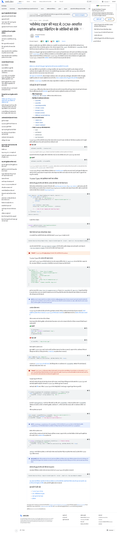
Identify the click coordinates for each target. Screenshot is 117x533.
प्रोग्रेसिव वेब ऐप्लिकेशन (51, 8)
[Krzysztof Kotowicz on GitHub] (38, 37)
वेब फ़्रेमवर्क (45, 91)
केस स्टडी (61, 1)
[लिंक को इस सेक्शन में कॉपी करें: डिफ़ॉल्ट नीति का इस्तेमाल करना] (43, 431)
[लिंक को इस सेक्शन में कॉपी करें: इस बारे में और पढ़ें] (42, 487)
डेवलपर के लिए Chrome (85, 517)
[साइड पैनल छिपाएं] (16, 530)
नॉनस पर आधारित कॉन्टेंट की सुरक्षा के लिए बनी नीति (66, 78)
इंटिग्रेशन (34, 498)
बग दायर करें (65, 517)
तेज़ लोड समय (12, 8)
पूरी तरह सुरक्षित (45, 20)
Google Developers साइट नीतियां (46, 506)
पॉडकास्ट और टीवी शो (84, 524)
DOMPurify (51, 351)
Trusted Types (36, 54)
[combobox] (93, 1)
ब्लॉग (55, 1)
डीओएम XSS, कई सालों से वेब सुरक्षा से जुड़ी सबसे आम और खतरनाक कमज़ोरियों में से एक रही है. (49, 66)
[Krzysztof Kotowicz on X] (36, 37)
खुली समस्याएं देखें (66, 519)
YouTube (100, 519)
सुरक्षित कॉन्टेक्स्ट (47, 253)
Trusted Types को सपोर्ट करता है (42, 363)
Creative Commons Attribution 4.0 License (58, 504)
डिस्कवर (28, 1)
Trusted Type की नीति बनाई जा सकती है (54, 312)
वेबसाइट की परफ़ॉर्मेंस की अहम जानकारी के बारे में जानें (28, 8)
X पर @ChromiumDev (103, 517)
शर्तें (20, 530)
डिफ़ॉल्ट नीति (41, 435)
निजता (23, 530)
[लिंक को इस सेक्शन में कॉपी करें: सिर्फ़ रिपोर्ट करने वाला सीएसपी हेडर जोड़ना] (52, 232)
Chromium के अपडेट (85, 519)
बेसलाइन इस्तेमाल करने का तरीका (45, 1)
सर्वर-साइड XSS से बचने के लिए (36, 76)
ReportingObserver (49, 190)
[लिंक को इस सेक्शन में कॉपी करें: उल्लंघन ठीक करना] (40, 308)
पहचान (42, 8)
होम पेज (31, 20)
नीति (37, 386)
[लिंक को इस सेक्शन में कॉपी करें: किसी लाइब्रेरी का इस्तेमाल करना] (43, 347)
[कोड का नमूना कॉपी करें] (86, 147)
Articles (4, 6)
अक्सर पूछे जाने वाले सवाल (37, 496)
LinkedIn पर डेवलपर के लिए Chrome (105, 521)
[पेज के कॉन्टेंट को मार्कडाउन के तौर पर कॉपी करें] (81, 29)
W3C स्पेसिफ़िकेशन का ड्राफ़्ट (38, 493)
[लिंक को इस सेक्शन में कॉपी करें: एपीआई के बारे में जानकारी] (47, 85)
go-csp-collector (72, 186)
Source (63, 41)
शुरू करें (110, 19)
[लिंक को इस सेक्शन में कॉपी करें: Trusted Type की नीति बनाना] (43, 379)
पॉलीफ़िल (47, 58)
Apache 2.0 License (81, 504)
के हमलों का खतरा (59, 170)
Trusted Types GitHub (37, 491)
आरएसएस (100, 524)
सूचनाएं (65, 8)
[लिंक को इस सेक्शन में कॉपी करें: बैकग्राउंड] (36, 62)
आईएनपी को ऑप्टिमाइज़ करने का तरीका (77, 8)
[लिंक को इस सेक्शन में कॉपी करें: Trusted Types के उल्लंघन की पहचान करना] (54, 258)
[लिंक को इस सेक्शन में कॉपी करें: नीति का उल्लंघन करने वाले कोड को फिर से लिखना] (51, 318)
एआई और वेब (4, 8)
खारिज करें (98, 19)
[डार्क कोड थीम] (85, 147)
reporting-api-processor (61, 186)
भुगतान (59, 8)
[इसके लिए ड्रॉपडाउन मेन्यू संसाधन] (23, 1)
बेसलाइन (34, 1)
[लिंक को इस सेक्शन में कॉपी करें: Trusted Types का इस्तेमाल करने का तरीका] (59, 179)
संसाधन (20, 1)
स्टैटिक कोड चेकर (59, 299)
